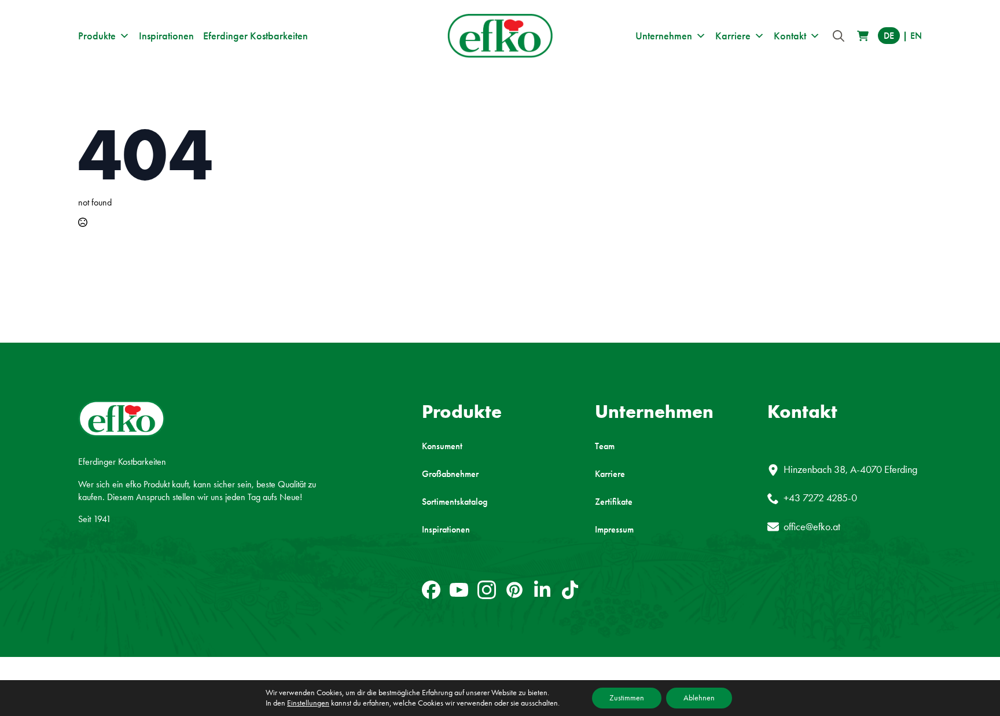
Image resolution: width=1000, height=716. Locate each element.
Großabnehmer (450, 474)
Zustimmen (626, 698)
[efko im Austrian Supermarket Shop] (863, 36)
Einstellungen (308, 703)
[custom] (431, 590)
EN (916, 35)
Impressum (614, 529)
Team (605, 446)
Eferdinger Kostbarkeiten (255, 36)
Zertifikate (614, 501)
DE (889, 35)
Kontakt (790, 36)
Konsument (442, 446)
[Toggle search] (838, 35)
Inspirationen (166, 36)
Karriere (733, 36)
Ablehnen (699, 698)
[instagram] (486, 590)
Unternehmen (663, 36)
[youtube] (459, 590)
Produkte (97, 36)
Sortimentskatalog (454, 501)
